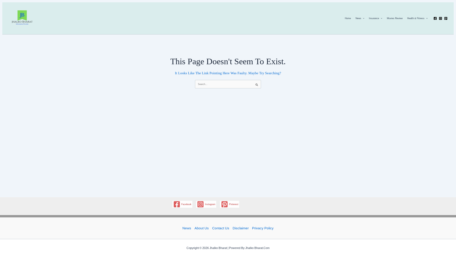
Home (348, 18)
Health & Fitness (415, 18)
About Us (202, 228)
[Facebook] (435, 18)
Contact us (220, 228)
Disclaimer (241, 228)
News (358, 18)
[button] (362, 18)
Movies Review (395, 18)
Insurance (374, 18)
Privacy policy (263, 228)
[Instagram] (440, 18)
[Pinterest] (445, 18)
